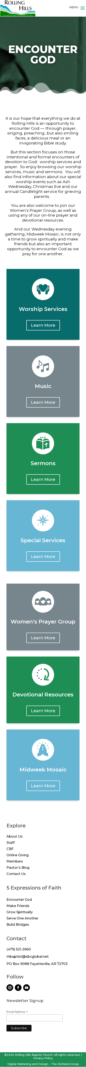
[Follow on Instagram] (9, 987)
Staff (10, 843)
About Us (14, 836)
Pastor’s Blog (17, 868)
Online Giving (17, 855)
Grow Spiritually (19, 912)
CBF (10, 849)
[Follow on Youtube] (26, 987)
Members (14, 861)
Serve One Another (22, 918)
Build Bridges (17, 925)
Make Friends (17, 906)
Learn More (43, 325)
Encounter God (19, 900)
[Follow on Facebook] (18, 987)
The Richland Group (65, 1064)
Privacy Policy (43, 1058)
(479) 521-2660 (18, 949)
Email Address (17, 1012)
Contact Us (16, 874)
